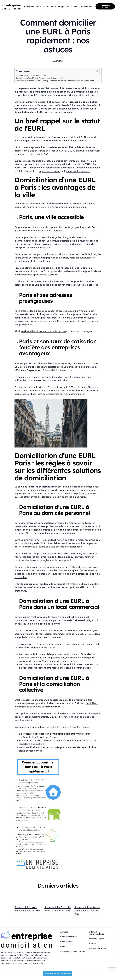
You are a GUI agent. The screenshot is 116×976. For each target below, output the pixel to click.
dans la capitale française (43, 331)
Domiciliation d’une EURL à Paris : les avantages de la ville (40, 78)
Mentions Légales (97, 938)
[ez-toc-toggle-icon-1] (96, 71)
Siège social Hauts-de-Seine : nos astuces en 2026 (87, 910)
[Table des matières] (98, 71)
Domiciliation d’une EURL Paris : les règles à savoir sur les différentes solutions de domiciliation (55, 81)
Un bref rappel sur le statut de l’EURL (31, 75)
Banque (63, 946)
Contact (92, 943)
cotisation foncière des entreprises (50, 363)
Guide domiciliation (68, 936)
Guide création (66, 941)
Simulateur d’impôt (105, 6)
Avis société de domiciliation (72, 951)
